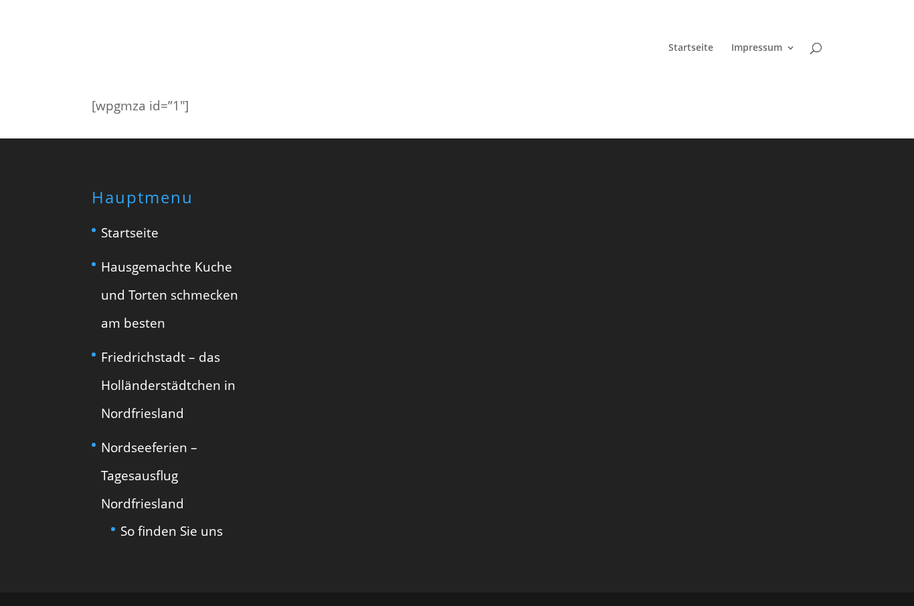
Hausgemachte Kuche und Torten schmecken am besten (169, 295)
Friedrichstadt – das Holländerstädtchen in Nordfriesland (168, 385)
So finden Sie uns (171, 531)
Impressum (756, 48)
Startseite (690, 48)
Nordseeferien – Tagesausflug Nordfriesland (149, 475)
